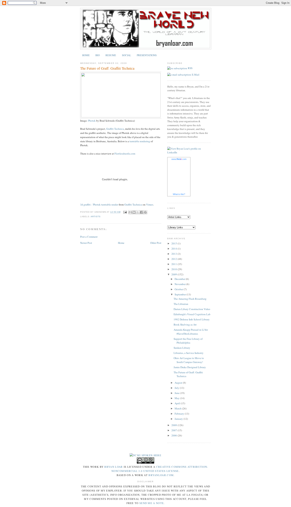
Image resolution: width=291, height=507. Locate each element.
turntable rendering (139, 141)
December (180, 279)
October (179, 289)
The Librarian (181, 304)
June (177, 393)
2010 (174, 269)
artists (96, 216)
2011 (174, 264)
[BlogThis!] (134, 212)
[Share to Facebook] (142, 212)
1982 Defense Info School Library (192, 319)
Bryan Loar (113, 467)
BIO (97, 55)
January (179, 419)
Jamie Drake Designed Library (190, 367)
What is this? (179, 194)
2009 (174, 274)
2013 (174, 253)
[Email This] (130, 212)
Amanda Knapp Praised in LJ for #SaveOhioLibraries (191, 331)
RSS (190, 68)
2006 (174, 435)
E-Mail (195, 74)
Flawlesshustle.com (124, 153)
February (180, 413)
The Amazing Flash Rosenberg (190, 299)
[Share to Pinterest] (145, 212)
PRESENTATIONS (147, 55)
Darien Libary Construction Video (192, 309)
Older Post (155, 243)
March (178, 408)
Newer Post (86, 243)
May (177, 398)
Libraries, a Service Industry (189, 353)
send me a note (151, 503)
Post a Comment (89, 236)
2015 (174, 243)
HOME (86, 55)
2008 (174, 425)
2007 (174, 430)
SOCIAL (126, 55)
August (179, 382)
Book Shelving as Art (185, 324)
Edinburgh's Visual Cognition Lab (192, 314)
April (178, 403)
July (177, 388)
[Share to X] (138, 212)
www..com (178, 159)
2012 (174, 259)
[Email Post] (124, 212)
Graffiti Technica (115, 129)
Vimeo (149, 204)
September (180, 294)
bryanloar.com (161, 475)
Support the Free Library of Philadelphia (188, 341)
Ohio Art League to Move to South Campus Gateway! (189, 360)
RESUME (111, 55)
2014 (174, 248)
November (180, 284)
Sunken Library (182, 348)
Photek (92, 120)
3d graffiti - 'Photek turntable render (99, 204)
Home (121, 243)
